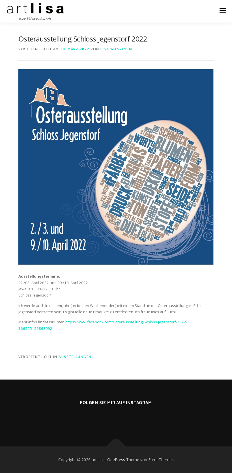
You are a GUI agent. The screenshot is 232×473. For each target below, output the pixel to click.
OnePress (116, 459)
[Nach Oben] (116, 447)
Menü (223, 10)
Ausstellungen (75, 356)
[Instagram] (116, 418)
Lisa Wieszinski (116, 49)
